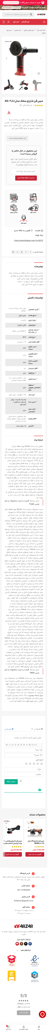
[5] (26, 763)
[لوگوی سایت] (41, 14)
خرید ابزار (29, 701)
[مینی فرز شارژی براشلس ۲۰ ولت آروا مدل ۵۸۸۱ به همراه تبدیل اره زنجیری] (12, 829)
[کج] (9, 744)
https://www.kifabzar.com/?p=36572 (28, 240)
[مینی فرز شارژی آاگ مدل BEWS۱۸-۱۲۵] (34, 829)
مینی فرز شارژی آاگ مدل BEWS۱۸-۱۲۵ (36, 842)
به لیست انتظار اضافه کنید (26, 178)
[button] (40, 58)
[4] (30, 763)
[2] (38, 763)
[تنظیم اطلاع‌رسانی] (29, 827)
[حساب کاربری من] (8, 22)
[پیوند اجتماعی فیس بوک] (30, 252)
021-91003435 (23, 890)
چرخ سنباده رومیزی (36, 695)
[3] (34, 763)
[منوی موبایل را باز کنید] (44, 22)
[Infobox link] (24, 873)
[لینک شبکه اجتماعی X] (26, 252)
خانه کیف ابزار (41, 30)
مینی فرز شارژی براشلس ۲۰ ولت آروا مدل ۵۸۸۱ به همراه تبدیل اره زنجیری (12, 843)
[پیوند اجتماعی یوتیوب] (17, 944)
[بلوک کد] (26, 744)
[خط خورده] (15, 744)
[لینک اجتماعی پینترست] (22, 252)
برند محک (12, 509)
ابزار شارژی (18, 30)
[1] (41, 763)
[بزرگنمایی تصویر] (38, 73)
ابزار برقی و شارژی (29, 30)
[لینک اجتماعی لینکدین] (17, 252)
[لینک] (29, 744)
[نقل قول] (23, 744)
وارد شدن (8, 729)
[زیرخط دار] (12, 744)
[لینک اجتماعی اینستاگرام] (21, 944)
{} (32, 745)
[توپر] (6, 744)
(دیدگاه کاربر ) (25, 105)
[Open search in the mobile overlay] (18, 14)
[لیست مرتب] (18, 744)
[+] (35, 745)
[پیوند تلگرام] (13, 252)
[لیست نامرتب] (21, 744)
